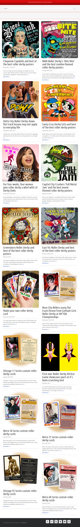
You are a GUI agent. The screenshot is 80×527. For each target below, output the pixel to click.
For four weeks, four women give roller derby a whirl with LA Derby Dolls (20, 187)
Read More (6, 77)
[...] (27, 74)
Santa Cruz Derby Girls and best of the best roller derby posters (59, 125)
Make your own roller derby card (18, 312)
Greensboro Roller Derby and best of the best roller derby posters (18, 250)
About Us (24, 522)
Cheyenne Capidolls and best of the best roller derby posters (20, 62)
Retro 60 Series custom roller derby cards (57, 498)
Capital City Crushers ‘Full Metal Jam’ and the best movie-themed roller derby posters (59, 187)
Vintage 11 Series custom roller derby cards (20, 372)
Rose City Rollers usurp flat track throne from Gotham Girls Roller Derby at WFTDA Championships (59, 312)
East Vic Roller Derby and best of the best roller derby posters (59, 249)
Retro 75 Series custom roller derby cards (57, 438)
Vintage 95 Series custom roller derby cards (20, 492)
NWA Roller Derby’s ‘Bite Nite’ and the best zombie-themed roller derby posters (58, 64)
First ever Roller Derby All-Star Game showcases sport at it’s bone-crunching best (58, 377)
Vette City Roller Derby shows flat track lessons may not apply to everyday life (20, 124)
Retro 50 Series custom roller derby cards (18, 432)
